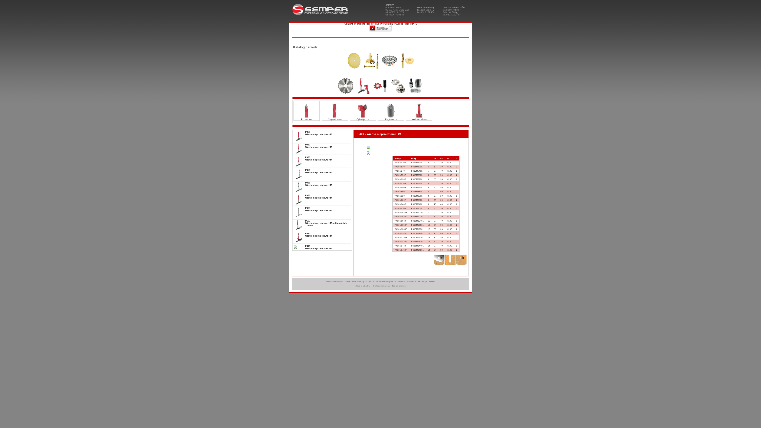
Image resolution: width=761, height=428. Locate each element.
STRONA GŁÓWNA (334, 281)
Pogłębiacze (391, 119)
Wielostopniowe (419, 119)
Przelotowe (306, 119)
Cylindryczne (363, 119)
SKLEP (421, 281)
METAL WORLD (397, 281)
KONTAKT (411, 281)
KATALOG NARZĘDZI (379, 281)
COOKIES (431, 281)
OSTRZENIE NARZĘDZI (356, 281)
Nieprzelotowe (335, 119)
